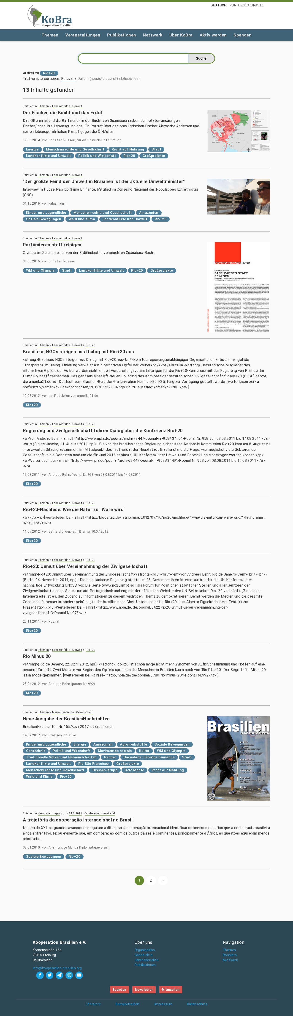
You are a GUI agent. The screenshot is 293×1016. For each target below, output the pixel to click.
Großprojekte (154, 156)
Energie (32, 149)
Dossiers (230, 955)
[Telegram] (60, 975)
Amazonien (148, 213)
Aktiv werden (213, 35)
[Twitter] (50, 975)
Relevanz (68, 78)
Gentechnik (35, 751)
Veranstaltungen (82, 35)
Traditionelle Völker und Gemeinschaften (61, 757)
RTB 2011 (75, 813)
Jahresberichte (147, 960)
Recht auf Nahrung (128, 149)
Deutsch (219, 5)
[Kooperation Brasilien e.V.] (49, 15)
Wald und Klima (82, 219)
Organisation (145, 950)
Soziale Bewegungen (43, 219)
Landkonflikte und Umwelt (48, 156)
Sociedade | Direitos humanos (149, 757)
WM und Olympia (40, 270)
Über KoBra (181, 35)
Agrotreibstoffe (133, 744)
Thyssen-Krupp (104, 770)
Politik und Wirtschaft (97, 156)
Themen (49, 35)
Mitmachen (171, 989)
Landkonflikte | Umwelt (67, 106)
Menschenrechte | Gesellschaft (72, 712)
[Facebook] (40, 975)
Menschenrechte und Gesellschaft (75, 149)
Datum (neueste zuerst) (97, 78)
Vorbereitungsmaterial (100, 813)
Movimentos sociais (115, 751)
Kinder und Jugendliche (46, 213)
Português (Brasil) (246, 5)
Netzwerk (152, 35)
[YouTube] (79, 975)
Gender (110, 757)
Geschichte (144, 955)
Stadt (156, 149)
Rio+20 (129, 156)
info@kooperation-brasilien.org (57, 968)
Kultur (144, 751)
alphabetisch (130, 78)
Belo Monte (134, 770)
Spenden (242, 35)
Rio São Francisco (93, 764)
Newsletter (144, 989)
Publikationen (121, 35)
